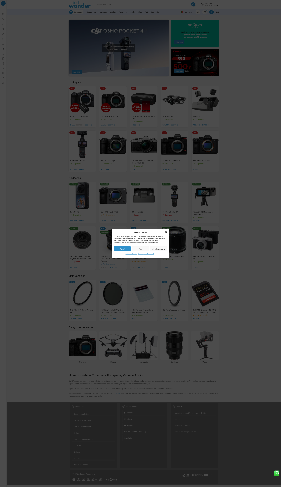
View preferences (158, 249)
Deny (140, 249)
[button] (166, 232)
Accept (122, 249)
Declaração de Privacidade (146, 254)
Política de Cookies (131, 254)
